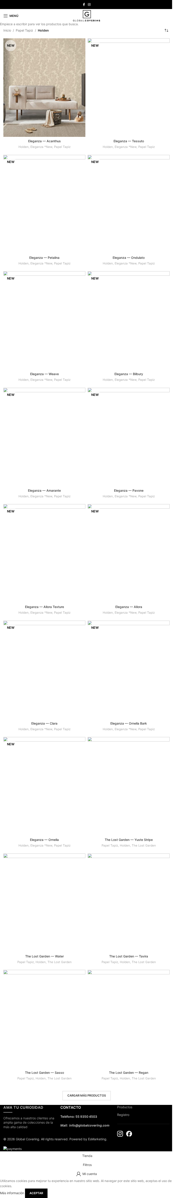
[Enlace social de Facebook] (83, 5)
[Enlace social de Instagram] (89, 5)
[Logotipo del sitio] (86, 15)
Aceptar (36, 1193)
